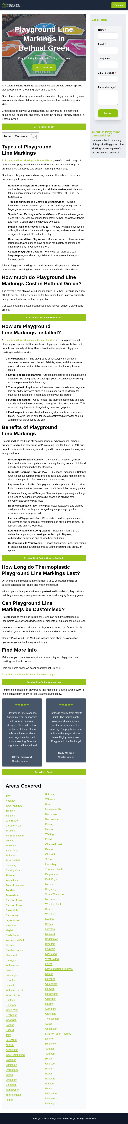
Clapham (11, 1005)
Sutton (48, 1023)
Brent (48, 804)
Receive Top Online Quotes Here (44, 682)
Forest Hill (11, 1040)
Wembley (50, 914)
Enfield (49, 839)
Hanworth (50, 1078)
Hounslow (51, 1043)
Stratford (10, 830)
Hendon (49, 829)
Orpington (50, 999)
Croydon (50, 929)
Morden (49, 919)
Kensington (12, 1050)
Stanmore (50, 1008)
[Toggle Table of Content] (32, 136)
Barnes (49, 849)
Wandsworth (12, 1089)
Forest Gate (12, 895)
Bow (4, 674)
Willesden (50, 799)
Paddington (12, 975)
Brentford (50, 944)
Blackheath (12, 955)
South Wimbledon (55, 894)
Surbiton (50, 1053)
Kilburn (10, 1045)
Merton (49, 884)
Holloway (11, 865)
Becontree (51, 814)
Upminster (51, 1028)
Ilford (8, 1035)
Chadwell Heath (54, 844)
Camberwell (12, 915)
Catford (10, 1030)
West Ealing (52, 959)
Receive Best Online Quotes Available (44, 558)
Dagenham (51, 874)
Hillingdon (51, 1093)
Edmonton (11, 1065)
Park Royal (51, 879)
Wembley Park (53, 904)
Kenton (49, 974)
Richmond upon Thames (59, 969)
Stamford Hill (13, 860)
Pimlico (10, 945)
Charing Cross (14, 870)
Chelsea (10, 1000)
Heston (49, 1058)
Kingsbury (51, 889)
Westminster (12, 880)
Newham (11, 925)
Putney (49, 824)
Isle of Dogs (12, 850)
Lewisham (11, 980)
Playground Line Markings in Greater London (29, 340)
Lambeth (10, 985)
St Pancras (12, 855)
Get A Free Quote (44, 772)
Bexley (49, 924)
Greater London (14, 950)
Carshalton (51, 984)
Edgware (50, 949)
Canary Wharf (13, 825)
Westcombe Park (15, 940)
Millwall (10, 840)
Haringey (11, 960)
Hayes (48, 1073)
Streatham (11, 1080)
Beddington (51, 939)
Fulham (10, 1099)
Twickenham (52, 1018)
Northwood (51, 1098)
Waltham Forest (14, 990)
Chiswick (50, 854)
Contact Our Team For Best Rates (44, 317)
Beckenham (52, 819)
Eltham (9, 1075)
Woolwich (11, 1020)
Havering (50, 979)
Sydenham (12, 1070)
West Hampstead (15, 1055)
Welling (49, 834)
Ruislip (49, 1088)
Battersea (11, 1060)
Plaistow (10, 875)
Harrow (49, 1004)
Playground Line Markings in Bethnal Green (29, 160)
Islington (51, 674)
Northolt (49, 1038)
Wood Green (13, 995)
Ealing (48, 964)
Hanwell (49, 989)
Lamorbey (50, 864)
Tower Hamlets (27, 674)
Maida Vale (12, 1010)
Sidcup (49, 859)
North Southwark (15, 835)
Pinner (49, 1068)
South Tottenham (15, 885)
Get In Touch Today (44, 127)
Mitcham (50, 899)
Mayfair (10, 930)
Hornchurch (51, 994)
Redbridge (11, 1015)
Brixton (9, 970)
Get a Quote (42, 67)
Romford (50, 934)
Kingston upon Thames (58, 1033)
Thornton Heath (54, 869)
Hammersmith (53, 809)
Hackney (13, 674)
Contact (119, 5)
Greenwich (12, 910)
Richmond (51, 954)
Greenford (50, 1013)
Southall (49, 1048)
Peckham (11, 890)
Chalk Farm (12, 935)
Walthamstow (13, 965)
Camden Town (14, 900)
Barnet (49, 909)
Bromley (41, 674)
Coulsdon (50, 1063)
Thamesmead (13, 1094)
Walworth (11, 845)
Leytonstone (12, 920)
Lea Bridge (12, 820)
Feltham (49, 1083)
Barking (10, 1025)
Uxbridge (50, 1103)
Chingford (11, 1085)
